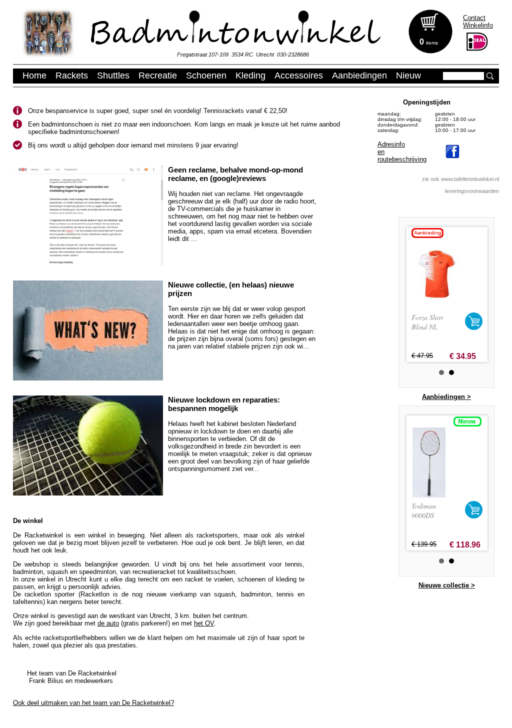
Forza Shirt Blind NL (427, 322)
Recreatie (157, 75)
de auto (108, 623)
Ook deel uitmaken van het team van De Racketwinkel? (93, 702)
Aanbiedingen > (446, 396)
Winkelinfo (478, 25)
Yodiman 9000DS (424, 510)
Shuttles (113, 75)
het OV (204, 623)
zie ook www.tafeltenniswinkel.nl (460, 179)
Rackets (72, 75)
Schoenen (206, 75)
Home (34, 75)
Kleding (251, 75)
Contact (474, 18)
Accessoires (298, 75)
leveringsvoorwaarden (472, 191)
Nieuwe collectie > (446, 585)
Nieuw (408, 75)
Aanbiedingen (359, 75)
